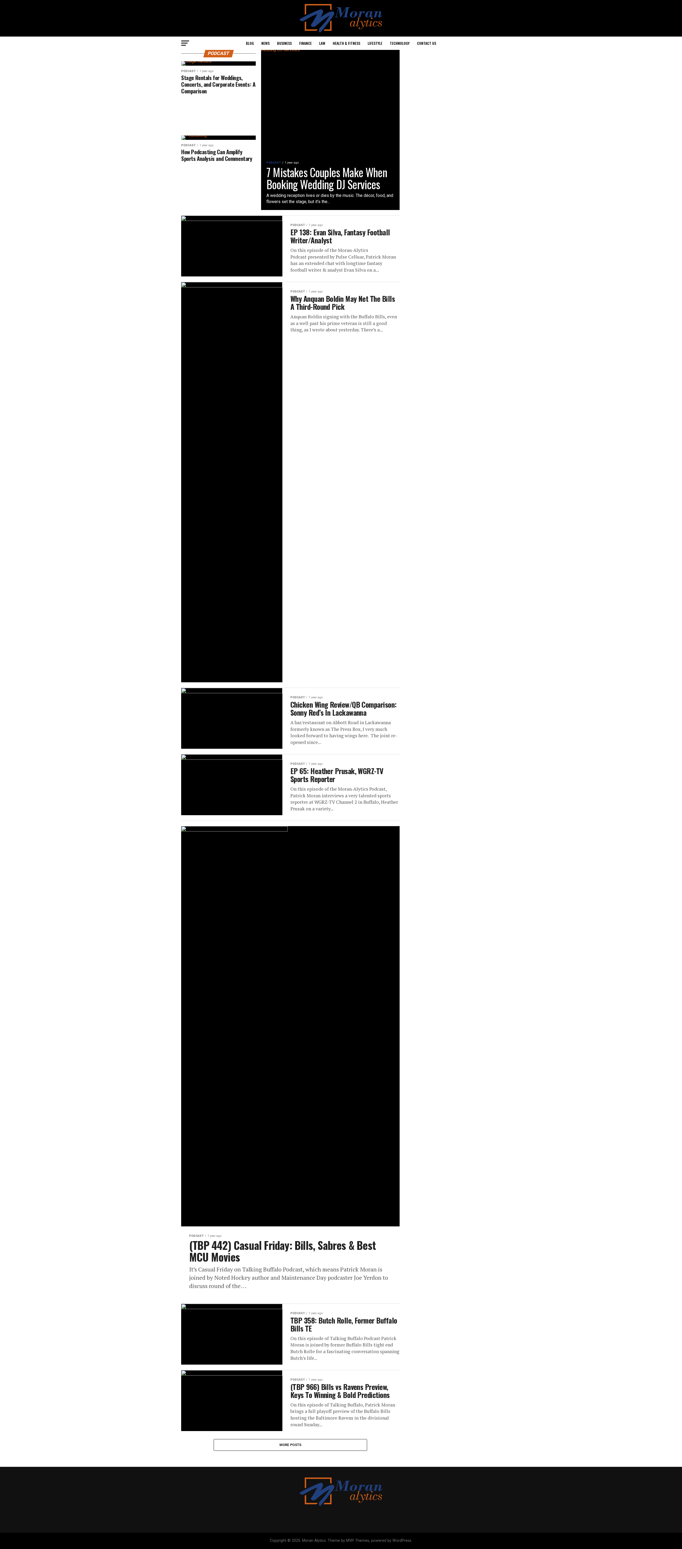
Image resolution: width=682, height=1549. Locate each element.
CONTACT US (426, 43)
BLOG (250, 43)
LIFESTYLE (375, 43)
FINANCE (305, 43)
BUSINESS (284, 43)
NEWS (265, 43)
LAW (322, 43)
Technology (399, 43)
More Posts (290, 1445)
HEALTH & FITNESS (346, 43)
